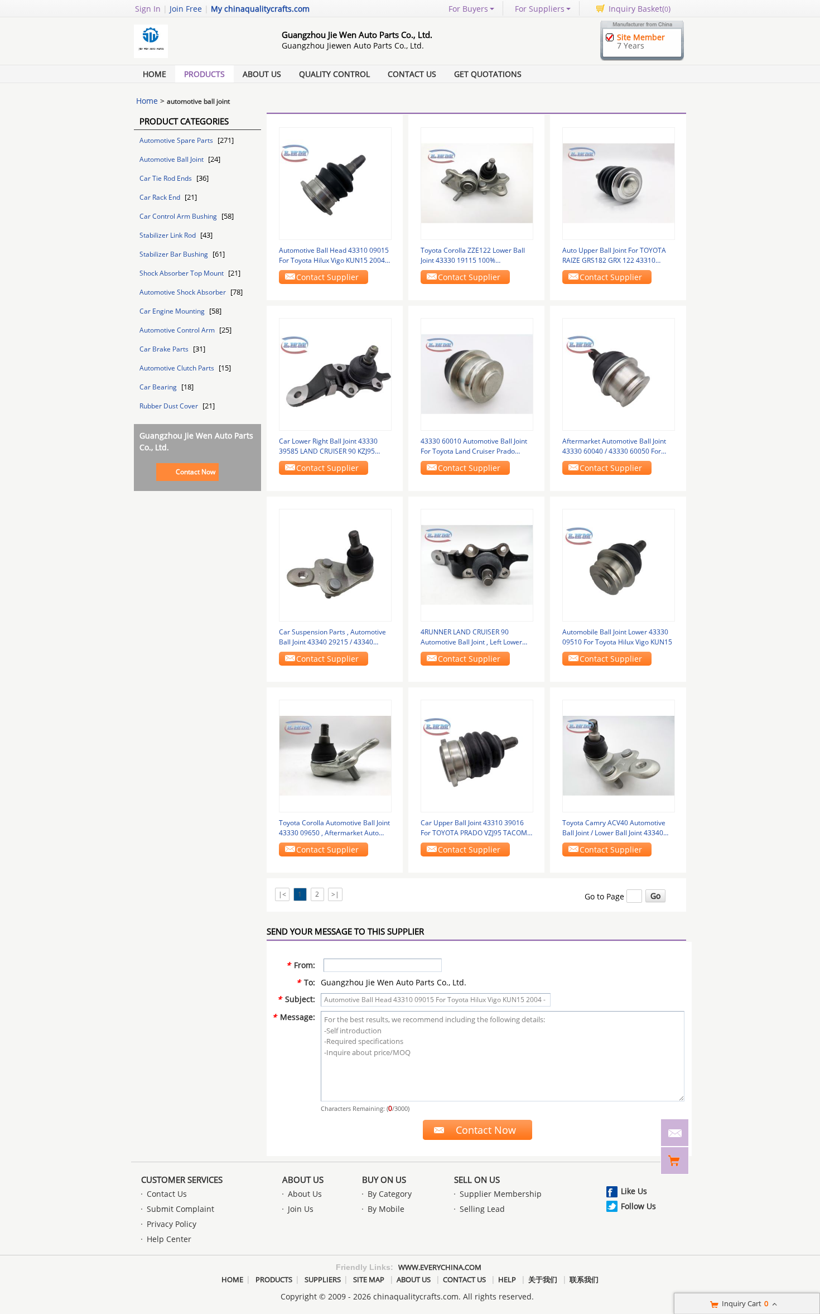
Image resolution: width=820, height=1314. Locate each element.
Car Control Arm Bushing (179, 216)
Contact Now (195, 471)
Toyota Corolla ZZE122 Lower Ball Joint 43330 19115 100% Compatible (473, 256)
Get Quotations (488, 74)
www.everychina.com (439, 1267)
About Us (262, 74)
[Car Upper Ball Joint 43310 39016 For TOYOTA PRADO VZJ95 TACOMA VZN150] (477, 755)
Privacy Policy (171, 1224)
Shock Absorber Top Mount (182, 273)
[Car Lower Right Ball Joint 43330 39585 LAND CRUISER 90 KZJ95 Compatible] (335, 373)
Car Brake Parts (164, 349)
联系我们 (584, 1279)
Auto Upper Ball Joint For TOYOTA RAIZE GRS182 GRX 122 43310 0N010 (614, 256)
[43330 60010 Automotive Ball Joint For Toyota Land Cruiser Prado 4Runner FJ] (477, 373)
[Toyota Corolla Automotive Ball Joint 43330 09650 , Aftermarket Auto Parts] (335, 755)
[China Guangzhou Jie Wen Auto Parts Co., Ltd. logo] (195, 57)
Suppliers (323, 1279)
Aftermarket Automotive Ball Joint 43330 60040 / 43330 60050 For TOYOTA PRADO (614, 446)
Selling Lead (482, 1209)
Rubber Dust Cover (169, 406)
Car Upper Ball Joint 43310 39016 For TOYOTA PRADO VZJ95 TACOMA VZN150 (476, 828)
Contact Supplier (327, 277)
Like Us (634, 1191)
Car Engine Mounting (172, 311)
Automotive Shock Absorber (183, 292)
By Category (390, 1193)
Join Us (300, 1209)
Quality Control (334, 74)
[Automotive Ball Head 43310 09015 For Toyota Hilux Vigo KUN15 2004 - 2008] (335, 182)
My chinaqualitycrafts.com (260, 8)
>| (335, 894)
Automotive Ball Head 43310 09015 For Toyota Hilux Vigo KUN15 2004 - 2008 (334, 256)
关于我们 (542, 1279)
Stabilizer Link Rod (168, 235)
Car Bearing (159, 387)
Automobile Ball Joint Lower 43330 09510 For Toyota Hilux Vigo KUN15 (617, 637)
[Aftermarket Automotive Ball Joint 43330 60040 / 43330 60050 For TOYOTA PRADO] (618, 373)
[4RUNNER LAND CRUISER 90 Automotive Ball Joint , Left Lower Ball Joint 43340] (477, 564)
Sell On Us (477, 1179)
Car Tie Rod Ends (166, 178)
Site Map (368, 1279)
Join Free (186, 8)
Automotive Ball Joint (172, 159)
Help (507, 1279)
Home (154, 74)
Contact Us (412, 74)
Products (204, 74)
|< (282, 894)
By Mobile (386, 1209)
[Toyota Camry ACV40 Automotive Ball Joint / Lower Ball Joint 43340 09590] (618, 755)
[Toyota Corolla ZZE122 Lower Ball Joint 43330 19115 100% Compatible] (477, 182)
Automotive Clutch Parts (177, 368)
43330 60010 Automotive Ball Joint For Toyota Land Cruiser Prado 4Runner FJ (474, 446)
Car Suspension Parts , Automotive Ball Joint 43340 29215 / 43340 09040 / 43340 (332, 637)
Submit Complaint (180, 1209)
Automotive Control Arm (177, 330)
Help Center (169, 1239)
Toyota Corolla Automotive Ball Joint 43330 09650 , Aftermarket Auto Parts (334, 828)
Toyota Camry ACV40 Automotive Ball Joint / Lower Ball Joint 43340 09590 (613, 828)
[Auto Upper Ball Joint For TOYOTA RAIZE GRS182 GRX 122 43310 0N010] (618, 182)
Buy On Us (384, 1179)
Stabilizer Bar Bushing (174, 254)
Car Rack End (160, 197)
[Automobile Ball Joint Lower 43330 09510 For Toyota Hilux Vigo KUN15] (618, 564)
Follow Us (638, 1206)
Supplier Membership (501, 1193)
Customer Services (182, 1179)
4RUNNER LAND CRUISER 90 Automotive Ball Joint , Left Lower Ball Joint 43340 (471, 637)
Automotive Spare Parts (177, 140)
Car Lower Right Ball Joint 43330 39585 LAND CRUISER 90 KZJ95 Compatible (328, 446)
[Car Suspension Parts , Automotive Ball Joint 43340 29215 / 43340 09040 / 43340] (335, 564)
